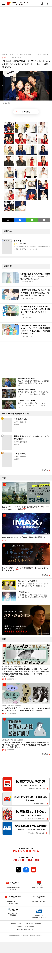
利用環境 (20, 926)
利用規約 (38, 924)
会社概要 (13, 924)
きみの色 (17, 241)
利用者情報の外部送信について (25, 929)
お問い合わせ (29, 926)
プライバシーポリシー (25, 924)
